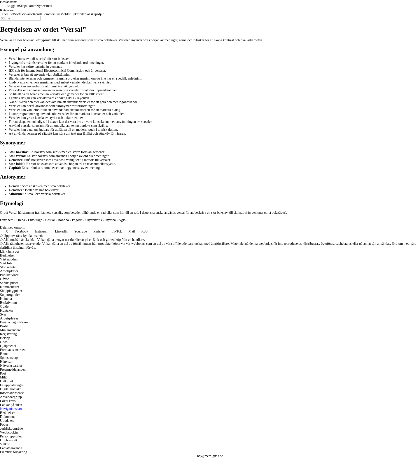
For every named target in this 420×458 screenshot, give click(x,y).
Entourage (35, 220)
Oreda (20, 220)
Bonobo (63, 220)
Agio (122, 220)
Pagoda (77, 220)
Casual (50, 220)
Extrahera (6, 220)
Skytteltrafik (93, 220)
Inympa (110, 220)
